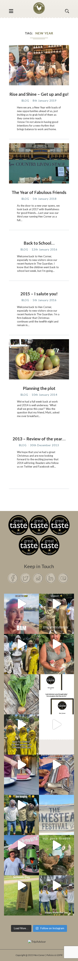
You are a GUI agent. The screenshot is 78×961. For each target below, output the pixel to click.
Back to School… (39, 242)
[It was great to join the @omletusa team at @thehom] (21, 845)
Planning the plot (39, 388)
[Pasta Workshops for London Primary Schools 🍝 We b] (56, 765)
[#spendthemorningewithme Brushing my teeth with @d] (21, 604)
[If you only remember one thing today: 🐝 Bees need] (56, 885)
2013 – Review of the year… (39, 438)
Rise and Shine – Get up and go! (39, 94)
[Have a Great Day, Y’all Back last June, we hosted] (56, 805)
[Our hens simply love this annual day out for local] (21, 885)
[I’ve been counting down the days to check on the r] (56, 684)
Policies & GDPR (54, 955)
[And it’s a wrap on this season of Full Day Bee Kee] (56, 604)
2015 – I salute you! (39, 293)
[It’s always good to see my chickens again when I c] (56, 644)
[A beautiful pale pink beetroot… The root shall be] (21, 684)
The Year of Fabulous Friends (39, 192)
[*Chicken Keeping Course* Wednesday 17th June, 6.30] (56, 845)
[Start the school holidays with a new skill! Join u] (56, 724)
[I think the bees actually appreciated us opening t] (21, 805)
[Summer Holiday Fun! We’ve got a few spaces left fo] (21, 724)
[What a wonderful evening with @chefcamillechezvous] (21, 765)
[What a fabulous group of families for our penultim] (21, 644)
